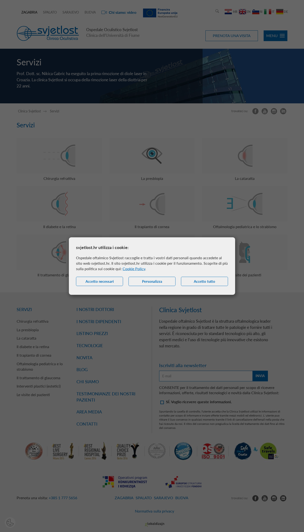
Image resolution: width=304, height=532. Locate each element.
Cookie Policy (134, 268)
